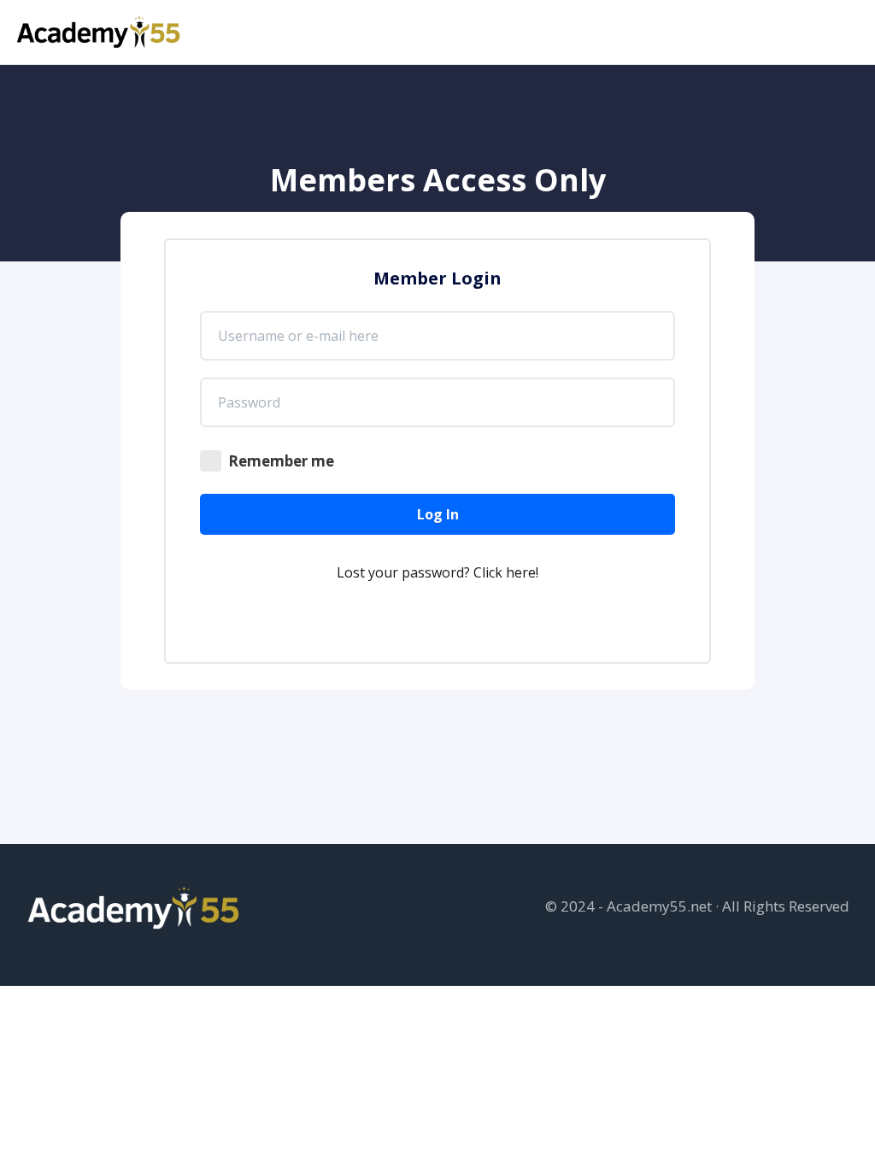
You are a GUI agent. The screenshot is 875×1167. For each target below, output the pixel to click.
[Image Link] (99, 32)
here (521, 572)
